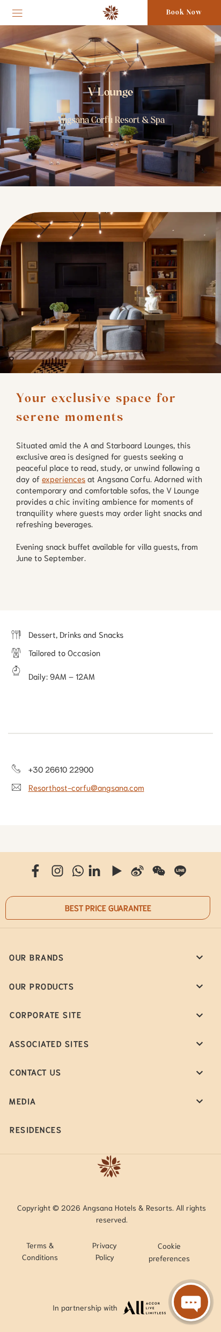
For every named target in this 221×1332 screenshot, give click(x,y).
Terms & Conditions (40, 1251)
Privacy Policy (104, 1251)
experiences (63, 478)
